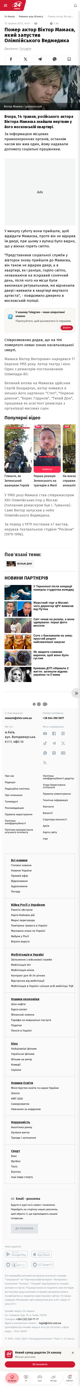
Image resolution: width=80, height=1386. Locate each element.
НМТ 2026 (17, 1098)
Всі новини (19, 860)
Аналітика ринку (21, 1127)
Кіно (14, 1043)
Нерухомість (20, 1122)
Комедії (16, 1064)
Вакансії (48, 813)
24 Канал (10, 16)
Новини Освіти (22, 1083)
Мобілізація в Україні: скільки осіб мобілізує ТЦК (42, 986)
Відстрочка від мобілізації (27, 980)
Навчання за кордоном (26, 1109)
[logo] (17, 5)
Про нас (9, 776)
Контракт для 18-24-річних (28, 975)
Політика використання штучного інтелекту (19, 831)
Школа (15, 1093)
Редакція (10, 782)
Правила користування (18, 814)
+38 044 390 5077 (53, 718)
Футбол (16, 1161)
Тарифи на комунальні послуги (31, 1020)
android (16, 1254)
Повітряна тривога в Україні (29, 925)
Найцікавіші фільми (24, 1048)
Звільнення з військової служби (31, 959)
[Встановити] (40, 1359)
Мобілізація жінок (22, 970)
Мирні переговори (23, 920)
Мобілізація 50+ (21, 965)
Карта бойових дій (23, 915)
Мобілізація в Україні (27, 954)
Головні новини (21, 865)
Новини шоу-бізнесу (31, 16)
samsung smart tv (42, 1264)
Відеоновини (19, 881)
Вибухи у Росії (20, 936)
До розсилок (25, 1228)
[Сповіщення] (75, 5)
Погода (15, 891)
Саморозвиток (20, 1104)
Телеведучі (11, 801)
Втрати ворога (20, 941)
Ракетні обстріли (22, 909)
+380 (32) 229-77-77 (27, 1319)
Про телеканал (14, 795)
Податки (16, 1025)
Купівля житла (20, 1132)
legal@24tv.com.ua (50, 1323)
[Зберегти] (69, 59)
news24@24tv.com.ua (18, 718)
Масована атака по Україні (28, 931)
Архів (46, 826)
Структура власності (55, 819)
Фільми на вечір (21, 1059)
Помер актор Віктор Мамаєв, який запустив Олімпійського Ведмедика (61, 16)
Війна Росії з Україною (28, 905)
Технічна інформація (55, 800)
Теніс (14, 1166)
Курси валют (19, 1009)
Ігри (45, 839)
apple (42, 1254)
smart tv (16, 1264)
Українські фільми (22, 1054)
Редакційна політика (17, 789)
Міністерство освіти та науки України (35, 1088)
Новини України (21, 870)
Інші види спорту (22, 1177)
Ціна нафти (18, 1004)
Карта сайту (50, 832)
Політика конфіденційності (15, 822)
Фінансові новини (22, 1015)
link (45, 733)
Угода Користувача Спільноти (54, 786)
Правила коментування (57, 794)
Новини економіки (25, 999)
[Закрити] (73, 1353)
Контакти (48, 807)
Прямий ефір (19, 875)
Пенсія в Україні (21, 1030)
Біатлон (16, 1171)
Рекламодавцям (14, 808)
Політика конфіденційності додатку (58, 777)
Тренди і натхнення (23, 1138)
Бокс (14, 1156)
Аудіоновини (19, 886)
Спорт (15, 1151)
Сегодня (25, 49)
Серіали (16, 1070)
